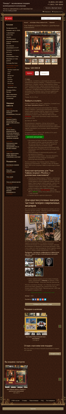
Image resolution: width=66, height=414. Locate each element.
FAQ (42, 400)
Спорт (9, 71)
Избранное (47, 12)
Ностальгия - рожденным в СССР (12, 47)
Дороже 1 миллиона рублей (12, 42)
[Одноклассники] (38, 299)
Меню (10, 18)
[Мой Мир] (40, 299)
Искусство (11, 83)
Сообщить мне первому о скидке (42, 304)
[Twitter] (45, 299)
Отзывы (24, 400)
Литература (11, 75)
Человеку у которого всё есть (12, 51)
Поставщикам (50, 400)
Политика (10, 79)
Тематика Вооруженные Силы (12, 55)
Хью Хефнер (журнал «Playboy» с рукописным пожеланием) (16, 390)
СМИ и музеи (15, 400)
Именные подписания (13, 69)
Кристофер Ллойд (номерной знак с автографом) (36, 337)
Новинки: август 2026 (13, 30)
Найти (58, 18)
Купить (29, 73)
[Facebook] (36, 299)
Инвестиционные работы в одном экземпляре (11, 96)
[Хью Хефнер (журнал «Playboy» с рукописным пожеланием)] (42, 44)
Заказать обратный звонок (53, 8)
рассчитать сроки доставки (34, 137)
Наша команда (33, 400)
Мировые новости (10, 104)
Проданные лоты (12, 87)
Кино (9, 73)
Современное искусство (10, 34)
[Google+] (43, 299)
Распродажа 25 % (11, 28)
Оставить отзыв (55, 353)
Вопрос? (45, 73)
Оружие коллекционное (11, 38)
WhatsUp (44, 280)
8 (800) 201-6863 (56, 2)
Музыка (10, 77)
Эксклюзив (10, 85)
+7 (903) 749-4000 (55, 4)
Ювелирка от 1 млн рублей (12, 60)
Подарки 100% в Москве (11, 91)
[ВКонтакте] (33, 299)
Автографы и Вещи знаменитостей (12, 66)
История (10, 81)
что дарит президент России (34, 105)
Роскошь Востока (11, 63)
